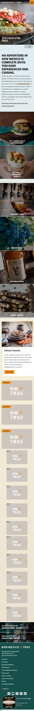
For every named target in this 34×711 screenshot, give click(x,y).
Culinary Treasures (12, 350)
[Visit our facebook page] (21, 693)
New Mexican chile (24, 84)
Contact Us (4, 659)
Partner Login (5, 673)
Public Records (6, 667)
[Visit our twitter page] (17, 693)
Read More (9, 372)
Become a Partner (6, 676)
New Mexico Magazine (8, 664)
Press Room (5, 662)
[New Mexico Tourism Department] (11, 2)
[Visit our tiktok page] (25, 693)
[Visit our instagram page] (9, 693)
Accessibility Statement (8, 684)
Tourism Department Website (9, 670)
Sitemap (4, 681)
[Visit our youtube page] (13, 693)
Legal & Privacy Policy (8, 678)
